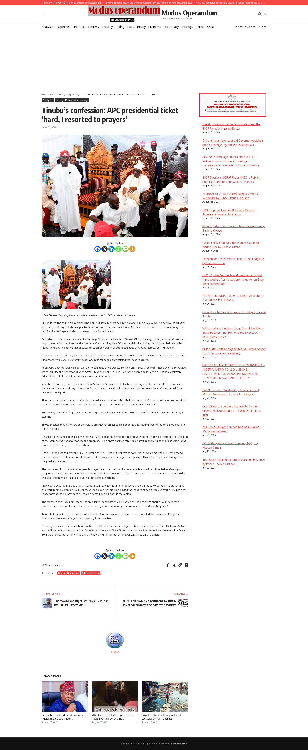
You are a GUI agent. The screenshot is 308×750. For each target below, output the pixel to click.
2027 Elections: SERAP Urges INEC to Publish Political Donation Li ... (112, 716)
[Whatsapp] (118, 249)
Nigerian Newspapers (68, 573)
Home (45, 94)
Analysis (47, 27)
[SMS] (125, 249)
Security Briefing (113, 27)
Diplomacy (171, 27)
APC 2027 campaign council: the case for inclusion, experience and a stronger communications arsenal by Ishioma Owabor (231, 161)
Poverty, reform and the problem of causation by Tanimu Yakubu (161, 716)
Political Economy (86, 27)
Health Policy (136, 27)
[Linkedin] (111, 249)
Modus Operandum (189, 12)
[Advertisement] (154, 57)
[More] (132, 249)
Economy (154, 27)
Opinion (63, 27)
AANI (210, 27)
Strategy (187, 27)
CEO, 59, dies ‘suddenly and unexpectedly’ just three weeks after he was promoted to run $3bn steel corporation (233, 279)
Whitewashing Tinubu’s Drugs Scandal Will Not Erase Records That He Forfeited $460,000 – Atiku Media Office (232, 333)
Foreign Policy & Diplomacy (64, 94)
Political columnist (90, 573)
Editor (115, 652)
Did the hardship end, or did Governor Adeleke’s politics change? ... (62, 716)
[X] (104, 249)
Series (200, 27)
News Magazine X (179, 743)
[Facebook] (97, 249)
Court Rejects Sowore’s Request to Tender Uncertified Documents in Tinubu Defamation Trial (231, 411)
